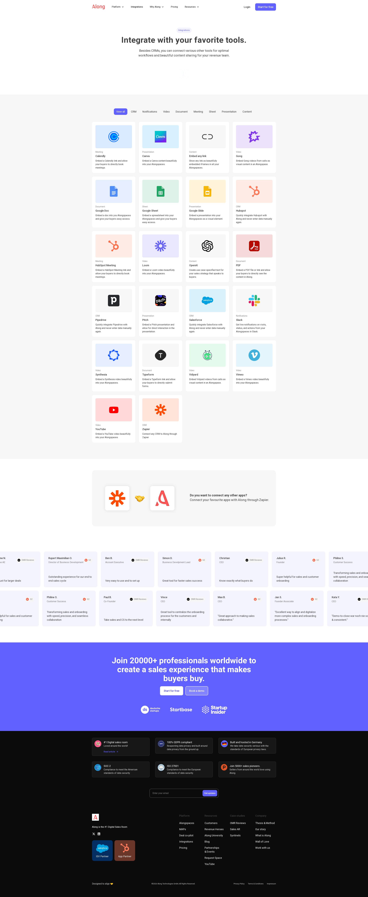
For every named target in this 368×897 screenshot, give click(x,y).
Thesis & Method (265, 823)
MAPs (182, 829)
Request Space (213, 857)
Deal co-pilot (186, 835)
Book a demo (196, 690)
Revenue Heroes (214, 829)
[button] (117, 7)
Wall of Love (262, 841)
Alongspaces (186, 823)
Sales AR (235, 829)
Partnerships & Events (212, 849)
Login (247, 6)
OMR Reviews (238, 823)
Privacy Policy (239, 884)
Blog (207, 841)
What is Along (263, 835)
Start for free (265, 6)
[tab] (120, 111)
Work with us (262, 847)
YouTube (210, 864)
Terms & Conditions (255, 884)
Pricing (174, 6)
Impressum (271, 884)
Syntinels (235, 835)
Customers (211, 823)
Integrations (137, 6)
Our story (260, 829)
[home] (98, 6)
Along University (214, 835)
